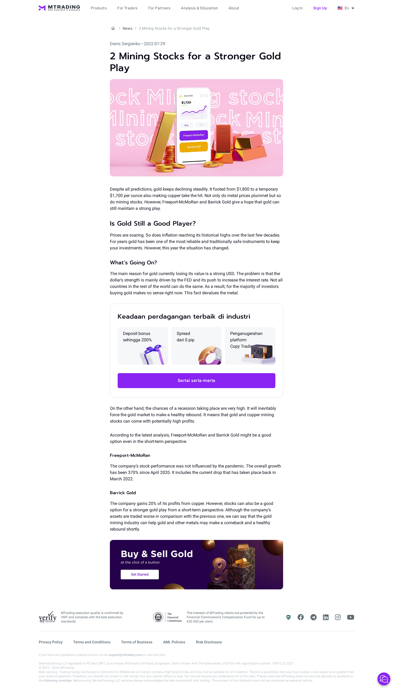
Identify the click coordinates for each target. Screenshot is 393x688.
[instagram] (338, 617)
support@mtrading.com (125, 655)
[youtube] (350, 617)
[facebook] (301, 617)
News (128, 28)
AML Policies (174, 642)
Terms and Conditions (91, 642)
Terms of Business (136, 642)
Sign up (320, 8)
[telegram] (313, 617)
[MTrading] (59, 8)
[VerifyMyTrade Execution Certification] (48, 617)
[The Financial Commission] (167, 617)
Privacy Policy (51, 642)
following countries (58, 680)
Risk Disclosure (209, 642)
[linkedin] (326, 617)
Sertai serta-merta (196, 380)
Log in (297, 8)
